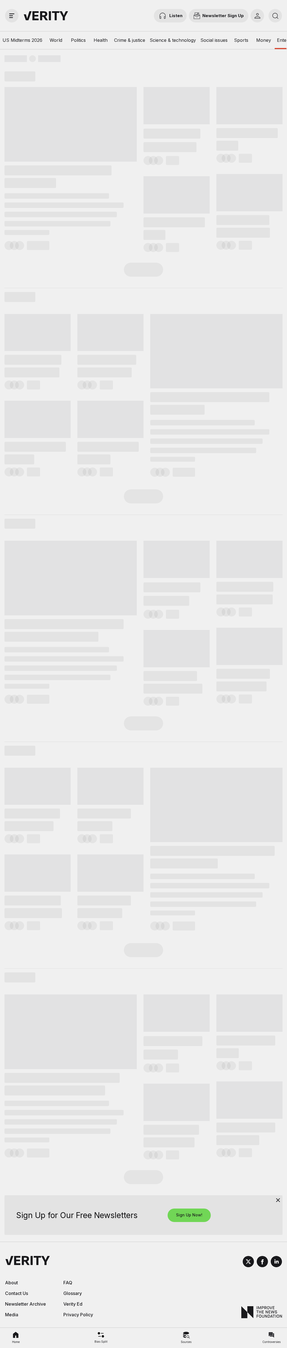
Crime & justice (129, 40)
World (56, 40)
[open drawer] (11, 15)
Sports (241, 40)
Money (263, 40)
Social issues (214, 40)
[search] (275, 15)
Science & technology (173, 40)
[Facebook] (262, 1262)
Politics (78, 40)
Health (101, 40)
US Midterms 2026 (22, 40)
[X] (248, 1262)
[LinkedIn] (276, 1262)
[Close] (278, 1200)
